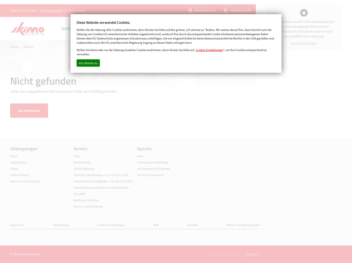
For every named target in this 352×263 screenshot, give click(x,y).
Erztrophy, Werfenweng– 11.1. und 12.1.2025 (101, 175)
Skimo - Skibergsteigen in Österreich (27, 29)
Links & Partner (19, 175)
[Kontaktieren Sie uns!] (251, 254)
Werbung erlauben (304, 43)
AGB (156, 225)
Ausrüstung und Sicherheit (153, 169)
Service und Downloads (25, 181)
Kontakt (193, 225)
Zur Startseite (29, 110)
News (13, 156)
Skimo (14, 47)
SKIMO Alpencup (84, 169)
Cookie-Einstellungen (111, 225)
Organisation (18, 162)
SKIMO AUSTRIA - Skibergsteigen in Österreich (47, 10)
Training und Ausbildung (152, 162)
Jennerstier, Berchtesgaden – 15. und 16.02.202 (103, 181)
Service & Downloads (150, 175)
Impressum (17, 225)
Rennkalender (82, 162)
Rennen (28, 47)
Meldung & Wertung (86, 200)
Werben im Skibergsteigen (243, 225)
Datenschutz (61, 225)
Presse (14, 169)
